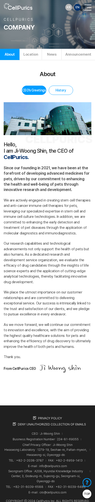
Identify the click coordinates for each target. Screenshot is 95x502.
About (10, 54)
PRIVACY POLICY (50, 418)
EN (77, 7)
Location (30, 54)
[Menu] (88, 7)
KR (69, 7)
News (51, 54)
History (61, 90)
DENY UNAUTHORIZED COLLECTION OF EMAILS (52, 424)
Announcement (78, 54)
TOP (87, 494)
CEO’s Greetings (34, 90)
